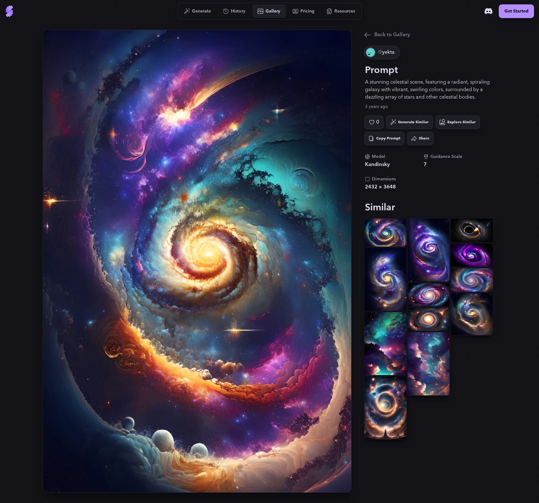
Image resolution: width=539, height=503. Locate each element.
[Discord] (488, 11)
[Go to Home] (9, 11)
